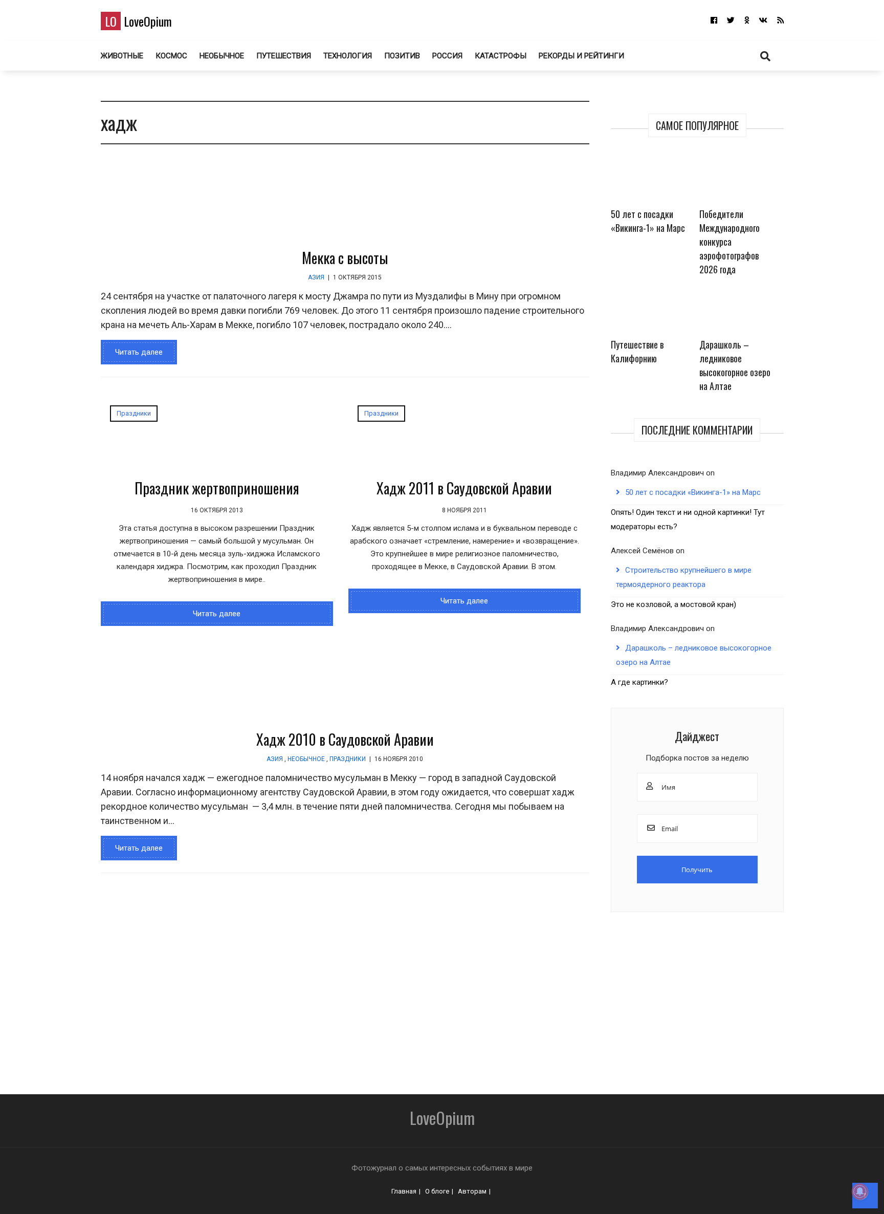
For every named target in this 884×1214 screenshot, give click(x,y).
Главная (403, 1191)
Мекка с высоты (345, 257)
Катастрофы (500, 55)
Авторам (472, 1191)
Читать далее (139, 352)
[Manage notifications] (860, 1191)
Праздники (134, 413)
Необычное (222, 55)
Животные (122, 55)
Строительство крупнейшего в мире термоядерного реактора (684, 577)
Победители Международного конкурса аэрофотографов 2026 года (729, 241)
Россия (447, 55)
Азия (316, 277)
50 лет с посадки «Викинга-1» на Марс (648, 220)
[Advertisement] (382, 999)
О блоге (437, 1191)
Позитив (402, 55)
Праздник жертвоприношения (217, 488)
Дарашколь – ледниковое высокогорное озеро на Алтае (734, 365)
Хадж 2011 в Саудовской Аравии (464, 488)
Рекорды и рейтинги (581, 55)
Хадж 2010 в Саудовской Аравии (345, 739)
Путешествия (283, 55)
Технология (347, 55)
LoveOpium (138, 21)
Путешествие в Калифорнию (637, 351)
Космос (171, 55)
